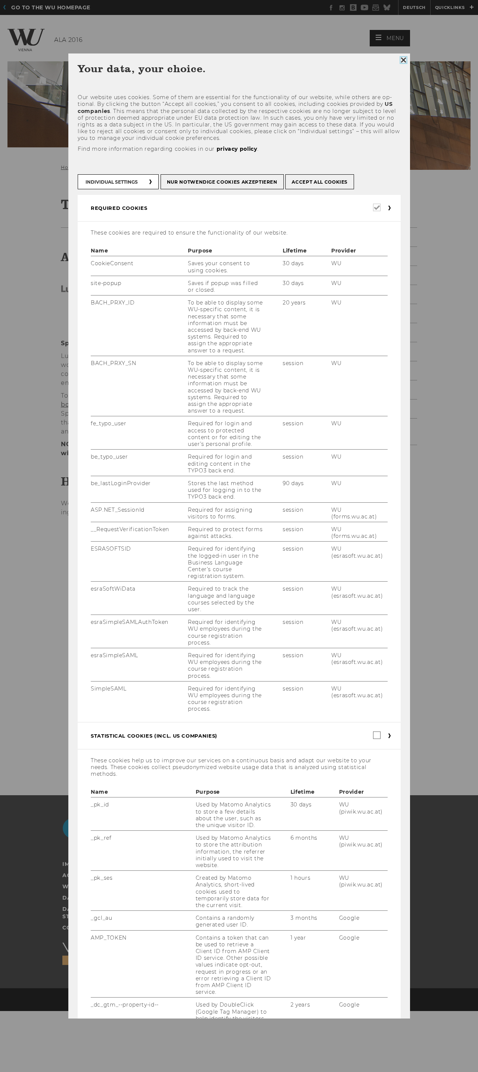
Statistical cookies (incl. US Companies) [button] (154, 736)
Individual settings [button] (112, 182)
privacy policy (236, 149)
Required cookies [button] (119, 208)
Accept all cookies (320, 182)
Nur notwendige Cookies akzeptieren (222, 182)
